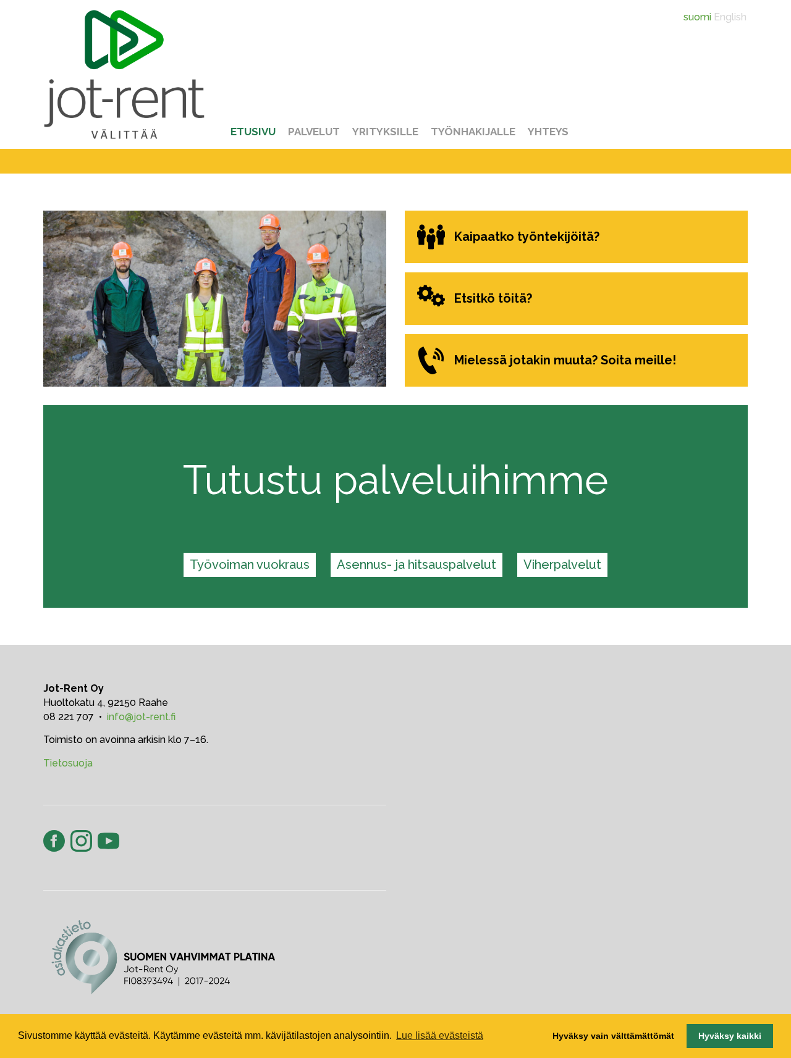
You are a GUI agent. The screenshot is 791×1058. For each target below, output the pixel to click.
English (730, 17)
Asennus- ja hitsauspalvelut (416, 564)
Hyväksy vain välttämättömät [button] (613, 1036)
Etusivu (253, 131)
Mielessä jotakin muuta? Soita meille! (565, 360)
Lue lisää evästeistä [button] (439, 1035)
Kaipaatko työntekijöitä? (526, 236)
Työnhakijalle (473, 131)
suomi (697, 17)
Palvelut (314, 131)
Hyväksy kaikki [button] (729, 1036)
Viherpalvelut (562, 564)
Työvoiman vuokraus (250, 564)
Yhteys (548, 131)
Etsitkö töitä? (493, 298)
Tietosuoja (68, 763)
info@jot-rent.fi (141, 717)
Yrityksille (385, 131)
